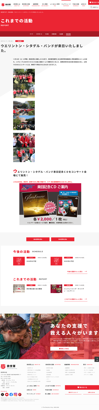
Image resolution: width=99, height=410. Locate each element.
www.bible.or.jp (31, 400)
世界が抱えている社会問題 (34, 370)
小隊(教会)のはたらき (33, 379)
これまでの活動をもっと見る (73, 299)
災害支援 (54, 34)
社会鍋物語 (49, 372)
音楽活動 (68, 34)
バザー (48, 379)
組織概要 (67, 368)
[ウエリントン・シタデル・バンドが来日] (50, 76)
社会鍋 (61, 34)
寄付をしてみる (64, 349)
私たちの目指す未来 (32, 377)
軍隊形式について (32, 374)
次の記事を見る (62, 239)
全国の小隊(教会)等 (70, 370)
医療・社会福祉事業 (70, 372)
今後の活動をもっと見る (74, 272)
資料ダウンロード (73, 392)
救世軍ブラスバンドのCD (52, 377)
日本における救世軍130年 (34, 381)
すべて (31, 34)
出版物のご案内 (69, 374)
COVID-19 (39, 34)
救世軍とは (30, 368)
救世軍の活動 (49, 368)
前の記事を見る (38, 239)
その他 (47, 34)
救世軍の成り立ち (32, 372)
